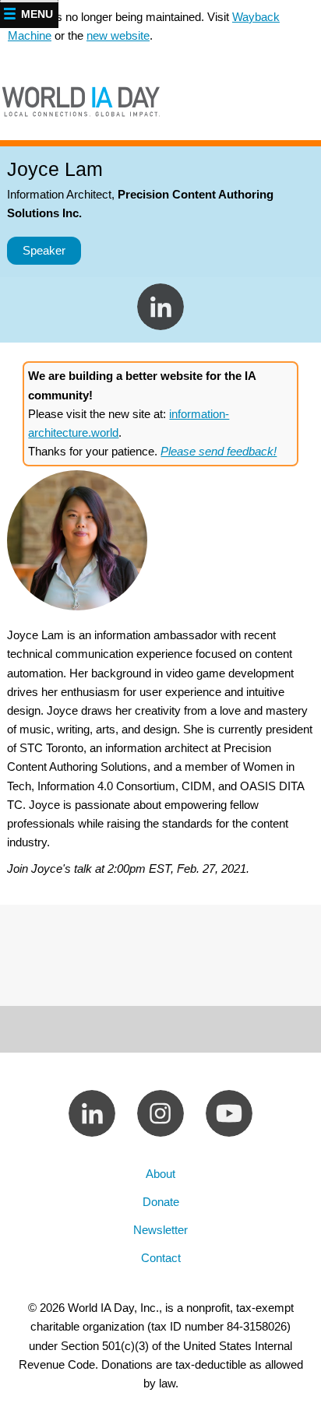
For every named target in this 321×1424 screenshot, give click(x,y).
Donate (161, 1201)
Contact (161, 1257)
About (160, 1173)
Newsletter (160, 1229)
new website (118, 35)
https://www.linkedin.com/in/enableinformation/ (160, 306)
